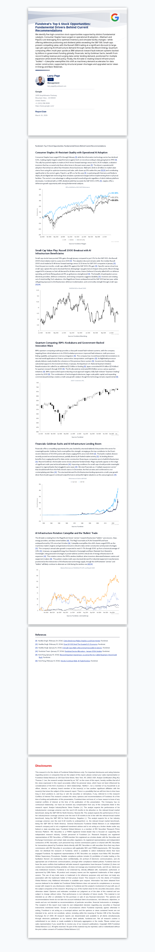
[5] (75, 356)
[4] (39, 284)
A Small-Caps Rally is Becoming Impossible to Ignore (82, 648)
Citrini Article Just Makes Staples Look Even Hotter (81, 641)
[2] (104, 170)
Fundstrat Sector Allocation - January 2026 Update (83, 651)
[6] (68, 540)
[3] (71, 261)
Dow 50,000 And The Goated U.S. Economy (80, 644)
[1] (76, 157)
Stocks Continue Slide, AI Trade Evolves (75, 661)
